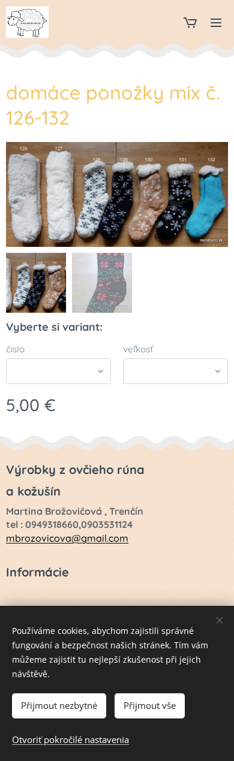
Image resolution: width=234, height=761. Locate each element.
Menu (216, 22)
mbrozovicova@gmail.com (67, 538)
